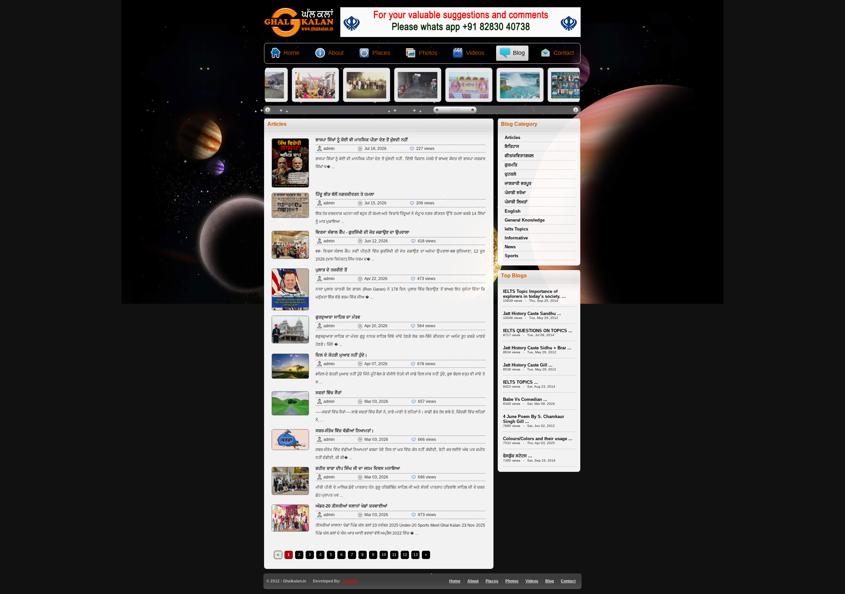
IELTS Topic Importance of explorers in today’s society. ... (534, 294)
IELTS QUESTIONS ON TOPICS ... (537, 330)
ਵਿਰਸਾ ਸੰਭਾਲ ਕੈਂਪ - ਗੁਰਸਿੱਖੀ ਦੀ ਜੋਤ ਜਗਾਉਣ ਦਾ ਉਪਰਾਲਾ (362, 232)
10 (384, 554)
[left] (268, 109)
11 (394, 554)
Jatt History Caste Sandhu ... (532, 313)
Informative (516, 237)
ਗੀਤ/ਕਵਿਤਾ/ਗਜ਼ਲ (519, 155)
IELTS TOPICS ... (520, 382)
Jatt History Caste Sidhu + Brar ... (537, 347)
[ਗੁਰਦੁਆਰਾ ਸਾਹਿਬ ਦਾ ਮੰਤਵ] (290, 342)
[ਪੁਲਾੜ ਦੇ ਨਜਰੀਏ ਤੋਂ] (290, 309)
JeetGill (350, 581)
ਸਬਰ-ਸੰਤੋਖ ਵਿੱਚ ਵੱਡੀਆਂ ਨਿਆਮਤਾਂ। (345, 430)
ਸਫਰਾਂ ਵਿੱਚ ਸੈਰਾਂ (329, 392)
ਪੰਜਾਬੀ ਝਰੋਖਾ (515, 192)
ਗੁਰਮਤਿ (511, 164)
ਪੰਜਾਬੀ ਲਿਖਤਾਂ (516, 201)
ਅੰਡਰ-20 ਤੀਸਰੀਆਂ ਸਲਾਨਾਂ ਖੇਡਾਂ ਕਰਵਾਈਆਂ (351, 506)
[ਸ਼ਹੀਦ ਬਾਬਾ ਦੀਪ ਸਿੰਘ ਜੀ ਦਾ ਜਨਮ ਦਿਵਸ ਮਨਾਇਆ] (290, 493)
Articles (512, 137)
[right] (576, 109)
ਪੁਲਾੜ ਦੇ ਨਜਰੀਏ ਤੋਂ (331, 269)
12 (405, 554)
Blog (549, 581)
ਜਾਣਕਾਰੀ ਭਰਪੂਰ (518, 183)
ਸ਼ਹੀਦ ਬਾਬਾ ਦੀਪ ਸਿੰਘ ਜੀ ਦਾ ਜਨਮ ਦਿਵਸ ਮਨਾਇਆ (358, 468)
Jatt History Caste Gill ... (528, 365)
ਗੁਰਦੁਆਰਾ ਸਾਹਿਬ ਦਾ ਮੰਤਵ (338, 317)
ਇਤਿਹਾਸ (512, 146)
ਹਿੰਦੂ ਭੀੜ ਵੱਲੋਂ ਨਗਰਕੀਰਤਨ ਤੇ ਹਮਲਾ (345, 194)
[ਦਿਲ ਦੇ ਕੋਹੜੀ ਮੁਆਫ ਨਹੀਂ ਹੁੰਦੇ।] (290, 377)
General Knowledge (525, 220)
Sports (511, 255)
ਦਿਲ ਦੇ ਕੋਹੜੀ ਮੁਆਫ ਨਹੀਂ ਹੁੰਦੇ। (341, 355)
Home (454, 581)
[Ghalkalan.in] (299, 35)
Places (492, 581)
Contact (568, 581)
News (510, 246)
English (513, 211)
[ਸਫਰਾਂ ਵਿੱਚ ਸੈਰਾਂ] (290, 414)
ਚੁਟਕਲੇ (510, 174)
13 (415, 554)
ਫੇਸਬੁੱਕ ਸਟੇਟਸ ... (517, 455)
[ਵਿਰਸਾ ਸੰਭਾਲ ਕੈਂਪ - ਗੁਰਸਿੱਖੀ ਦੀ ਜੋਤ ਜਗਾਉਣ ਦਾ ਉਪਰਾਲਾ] (290, 257)
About (473, 581)
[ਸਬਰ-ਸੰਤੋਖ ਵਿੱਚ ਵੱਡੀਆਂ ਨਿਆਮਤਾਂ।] (290, 448)
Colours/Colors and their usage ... (537, 438)
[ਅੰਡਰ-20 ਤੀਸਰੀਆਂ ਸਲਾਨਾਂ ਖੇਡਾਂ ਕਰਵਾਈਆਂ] (290, 530)
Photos (512, 581)
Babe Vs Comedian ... (525, 399)
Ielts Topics (516, 229)
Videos (531, 581)
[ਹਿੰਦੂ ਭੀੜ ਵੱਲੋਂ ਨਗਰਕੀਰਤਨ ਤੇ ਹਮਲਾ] (290, 216)
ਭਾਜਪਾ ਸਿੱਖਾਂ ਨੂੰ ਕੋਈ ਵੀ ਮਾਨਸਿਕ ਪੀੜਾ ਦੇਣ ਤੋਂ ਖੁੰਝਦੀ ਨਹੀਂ (362, 139)
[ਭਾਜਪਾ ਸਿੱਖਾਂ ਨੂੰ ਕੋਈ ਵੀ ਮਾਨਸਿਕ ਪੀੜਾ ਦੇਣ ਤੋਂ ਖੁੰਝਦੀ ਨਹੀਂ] (290, 186)
